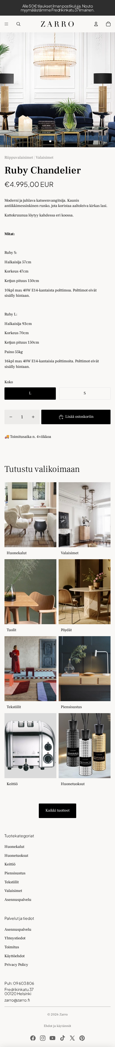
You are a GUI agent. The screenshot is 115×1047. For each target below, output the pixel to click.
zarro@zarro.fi (17, 999)
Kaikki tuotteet (57, 810)
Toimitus (11, 947)
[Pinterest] (82, 1038)
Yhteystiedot (14, 938)
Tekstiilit (11, 882)
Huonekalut (14, 846)
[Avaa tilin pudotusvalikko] (96, 24)
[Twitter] (72, 1038)
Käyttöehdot (14, 956)
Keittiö (9, 864)
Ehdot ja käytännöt (57, 1026)
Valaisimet (13, 890)
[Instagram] (42, 1038)
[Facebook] (33, 1038)
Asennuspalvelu (17, 899)
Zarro (63, 1014)
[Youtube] (52, 1038)
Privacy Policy (16, 964)
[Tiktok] (62, 1038)
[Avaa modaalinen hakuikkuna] (18, 24)
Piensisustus (14, 873)
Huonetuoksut (16, 855)
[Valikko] (6, 24)
